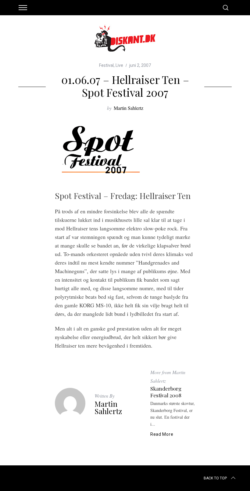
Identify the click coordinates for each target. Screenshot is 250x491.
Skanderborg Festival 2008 (165, 392)
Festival (106, 65)
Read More (161, 434)
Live (119, 65)
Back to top (215, 478)
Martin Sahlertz (128, 108)
